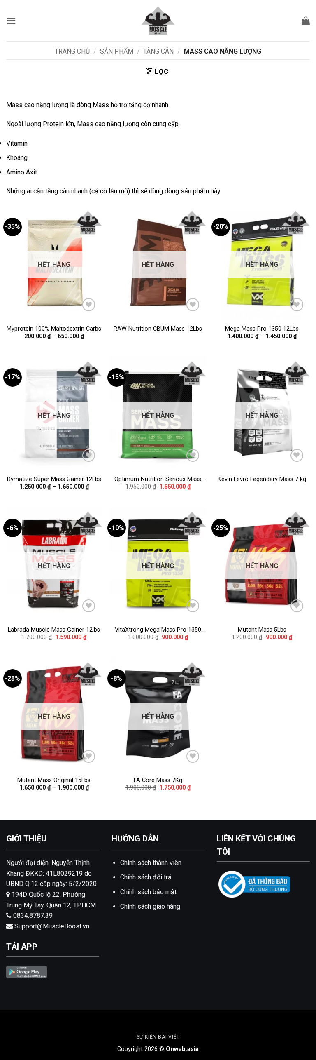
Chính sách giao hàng (150, 906)
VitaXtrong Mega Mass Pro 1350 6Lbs (158, 630)
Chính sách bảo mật (148, 892)
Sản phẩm (116, 51)
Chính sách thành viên (150, 863)
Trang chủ (72, 51)
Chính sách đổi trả (146, 877)
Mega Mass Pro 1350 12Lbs (262, 328)
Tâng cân (158, 51)
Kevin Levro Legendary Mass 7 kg (262, 479)
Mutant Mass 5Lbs (262, 629)
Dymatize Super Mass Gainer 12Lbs (54, 479)
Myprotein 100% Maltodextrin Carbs (54, 328)
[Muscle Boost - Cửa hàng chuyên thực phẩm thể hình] (158, 20)
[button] (11, 20)
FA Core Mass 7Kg (158, 780)
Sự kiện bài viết (158, 1037)
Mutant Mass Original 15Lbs (54, 780)
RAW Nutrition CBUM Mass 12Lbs (158, 328)
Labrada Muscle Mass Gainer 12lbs (54, 629)
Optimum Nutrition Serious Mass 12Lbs (157, 480)
